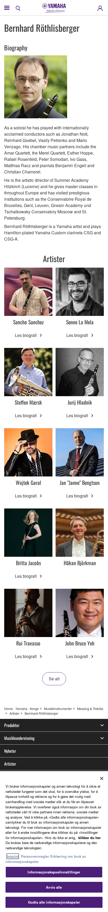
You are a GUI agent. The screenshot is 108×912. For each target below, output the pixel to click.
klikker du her (89, 837)
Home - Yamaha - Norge (21, 708)
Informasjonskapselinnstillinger (54, 871)
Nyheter (10, 751)
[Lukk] (101, 778)
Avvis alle (54, 887)
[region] (54, 841)
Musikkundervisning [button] (19, 738)
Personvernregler (35, 856)
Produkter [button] (11, 725)
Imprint (13, 856)
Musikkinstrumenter (58, 708)
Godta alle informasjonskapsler (54, 902)
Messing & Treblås (90, 708)
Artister (14, 713)
